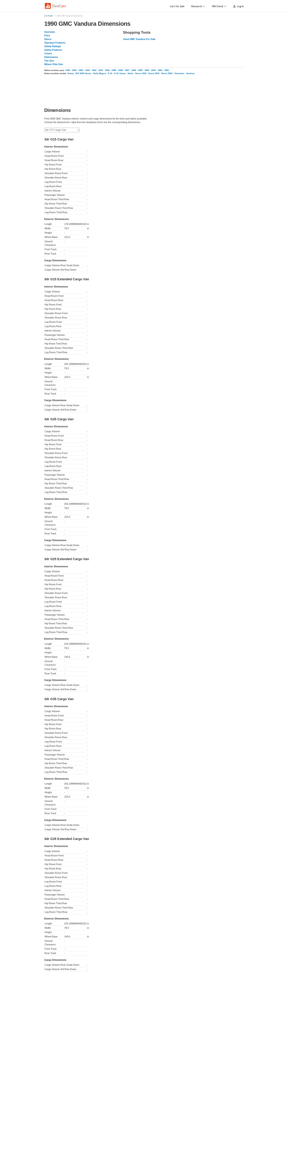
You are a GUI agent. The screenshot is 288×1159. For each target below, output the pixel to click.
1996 (67, 70)
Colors (48, 53)
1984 (146, 70)
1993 (87, 70)
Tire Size (49, 60)
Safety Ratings (52, 46)
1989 (113, 70)
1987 (127, 70)
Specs (47, 39)
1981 (166, 70)
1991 (100, 70)
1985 (140, 70)
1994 (80, 70)
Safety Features (53, 50)
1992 (94, 70)
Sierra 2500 (153, 73)
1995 (74, 70)
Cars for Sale (177, 6)
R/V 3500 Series (83, 73)
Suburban (179, 73)
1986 (133, 70)
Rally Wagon (99, 73)
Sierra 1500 (140, 73)
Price (47, 35)
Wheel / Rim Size (53, 64)
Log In (240, 6)
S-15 (110, 73)
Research (196, 6)
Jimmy (70, 73)
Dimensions (51, 57)
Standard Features (54, 42)
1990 (107, 70)
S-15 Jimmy (120, 73)
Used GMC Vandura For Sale (139, 39)
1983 (153, 70)
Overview (49, 32)
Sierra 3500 (166, 73)
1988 (120, 70)
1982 (160, 70)
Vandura (190, 73)
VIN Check (217, 6)
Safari (130, 73)
